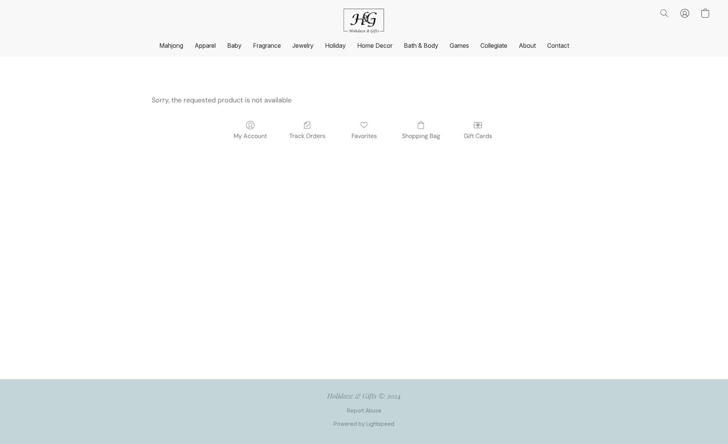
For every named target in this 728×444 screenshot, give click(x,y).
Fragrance (267, 45)
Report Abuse (364, 410)
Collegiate (493, 45)
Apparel (205, 45)
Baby (234, 45)
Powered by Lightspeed (364, 423)
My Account (250, 136)
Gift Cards (478, 136)
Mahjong (171, 45)
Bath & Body (421, 45)
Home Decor (374, 45)
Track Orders (307, 136)
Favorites (364, 136)
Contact (558, 45)
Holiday (335, 45)
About (527, 45)
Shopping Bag (421, 136)
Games (459, 45)
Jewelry (303, 45)
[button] (364, 21)
